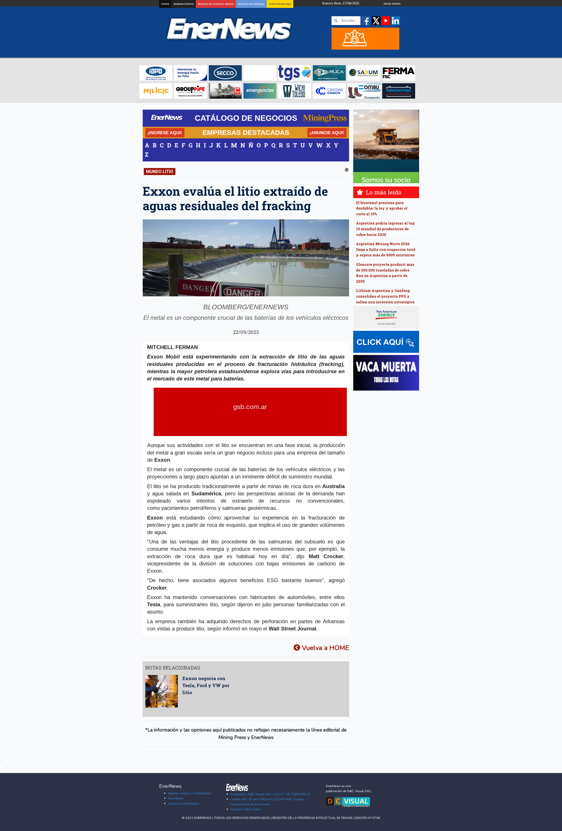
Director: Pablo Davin (246, 809)
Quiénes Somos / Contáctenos (189, 793)
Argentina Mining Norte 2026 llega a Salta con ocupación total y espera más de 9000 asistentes (385, 249)
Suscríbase (175, 798)
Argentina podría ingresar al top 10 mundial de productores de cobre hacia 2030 (385, 229)
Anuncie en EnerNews (183, 803)
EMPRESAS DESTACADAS (245, 132)
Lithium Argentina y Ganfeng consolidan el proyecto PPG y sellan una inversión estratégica (385, 296)
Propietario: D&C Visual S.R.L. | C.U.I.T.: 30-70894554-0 (270, 794)
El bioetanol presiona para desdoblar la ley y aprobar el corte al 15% (381, 208)
